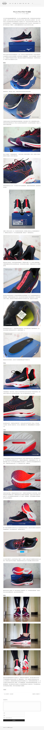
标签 (28, 3)
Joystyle (11, 727)
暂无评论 (27, 13)
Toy (24, 13)
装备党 (5, 689)
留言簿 (20, 3)
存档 (23, 3)
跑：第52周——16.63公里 (9, 693)
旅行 (26, 3)
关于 (12, 3)
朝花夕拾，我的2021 (36, 693)
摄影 (15, 3)
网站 (4, 717)
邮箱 (4, 715)
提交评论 (14, 720)
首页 (10, 3)
